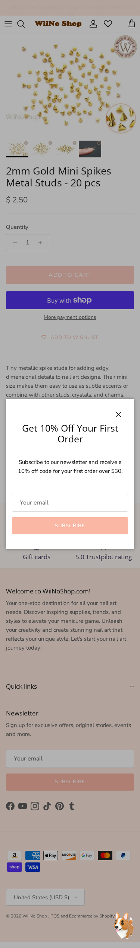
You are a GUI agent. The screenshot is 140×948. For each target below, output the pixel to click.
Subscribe (70, 525)
